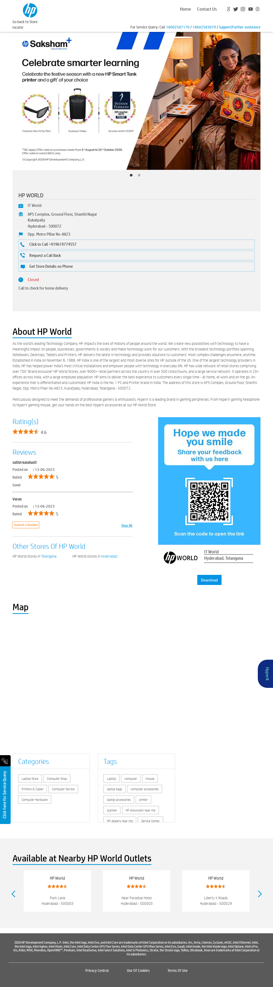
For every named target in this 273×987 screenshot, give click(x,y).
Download (209, 580)
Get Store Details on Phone (51, 266)
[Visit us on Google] (229, 9)
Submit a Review (26, 524)
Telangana (49, 556)
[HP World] (30, 10)
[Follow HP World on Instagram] (243, 9)
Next (259, 893)
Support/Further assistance (239, 27)
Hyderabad (109, 556)
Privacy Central (97, 970)
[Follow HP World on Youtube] (250, 9)
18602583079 (204, 27)
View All (126, 525)
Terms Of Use (177, 970)
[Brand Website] (257, 9)
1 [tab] (132, 176)
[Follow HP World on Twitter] (236, 9)
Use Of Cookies (138, 970)
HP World (57, 878)
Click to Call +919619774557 (53, 244)
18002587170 (178, 27)
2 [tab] (140, 176)
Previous (13, 893)
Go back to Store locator (25, 24)
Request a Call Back (45, 255)
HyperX (268, 673)
